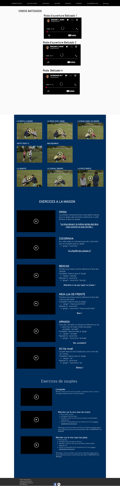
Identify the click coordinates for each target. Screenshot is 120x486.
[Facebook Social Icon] (54, 484)
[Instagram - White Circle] (58, 484)
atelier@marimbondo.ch (26, 483)
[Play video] (29, 131)
